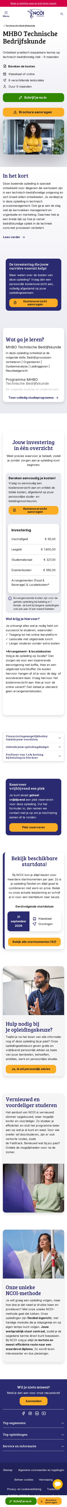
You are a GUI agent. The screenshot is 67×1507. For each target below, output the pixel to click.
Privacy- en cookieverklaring (24, 1489)
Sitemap (8, 1470)
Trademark (53, 1489)
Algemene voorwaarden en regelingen (41, 1470)
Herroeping (46, 1479)
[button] (58, 1484)
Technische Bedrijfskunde (20, 25)
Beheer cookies (23, 1479)
